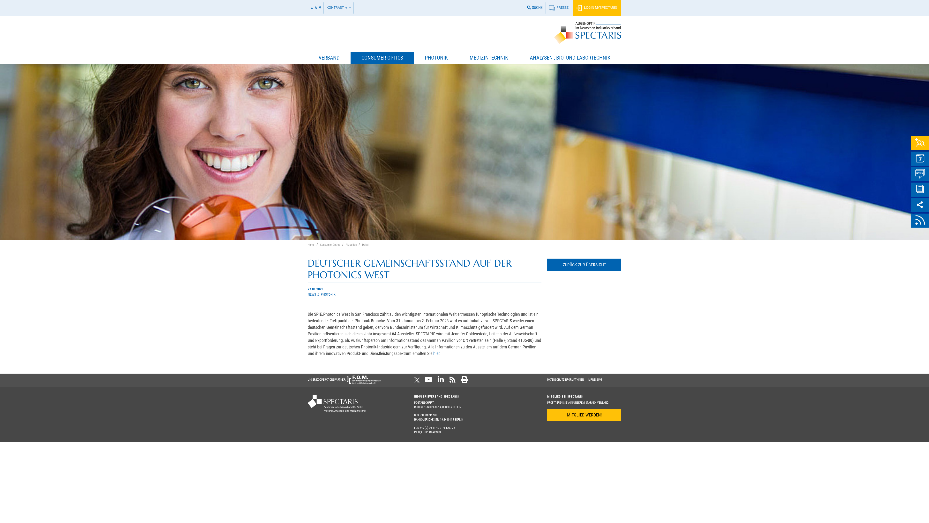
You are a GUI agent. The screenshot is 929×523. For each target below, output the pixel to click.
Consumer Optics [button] (382, 58)
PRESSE (562, 8)
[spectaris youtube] (428, 381)
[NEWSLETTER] (920, 190)
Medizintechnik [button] (489, 58)
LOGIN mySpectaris (600, 8)
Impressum (595, 379)
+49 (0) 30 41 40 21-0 (432, 428)
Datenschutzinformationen (565, 379)
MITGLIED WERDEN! (584, 414)
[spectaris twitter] (417, 381)
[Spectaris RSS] (452, 381)
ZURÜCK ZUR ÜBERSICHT (584, 264)
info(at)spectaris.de (428, 432)
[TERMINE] (920, 159)
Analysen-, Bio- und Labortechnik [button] (570, 58)
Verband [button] (329, 58)
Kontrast (335, 8)
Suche (537, 7)
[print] (464, 381)
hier (436, 353)
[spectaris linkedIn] (440, 381)
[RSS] (920, 221)
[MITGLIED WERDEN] (920, 143)
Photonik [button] (436, 58)
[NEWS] (920, 174)
